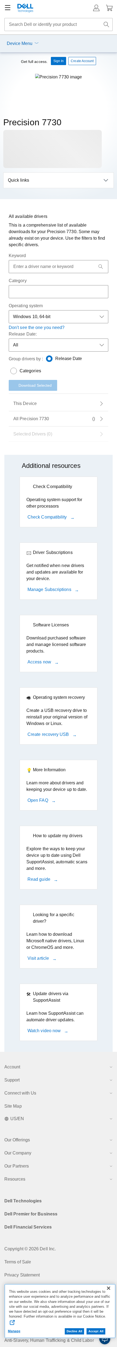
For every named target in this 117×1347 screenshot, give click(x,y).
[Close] (109, 1288)
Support (12, 1080)
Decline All (74, 1331)
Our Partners (16, 1166)
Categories (30, 370)
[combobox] (58, 24)
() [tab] (54, 418)
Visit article (38, 958)
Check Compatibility (47, 517)
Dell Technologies (23, 1201)
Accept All (95, 1331)
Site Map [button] (13, 1106)
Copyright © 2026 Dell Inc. (30, 1249)
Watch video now (44, 1030)
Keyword (17, 255)
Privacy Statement (22, 1275)
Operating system (26, 305)
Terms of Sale (17, 1262)
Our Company (17, 1153)
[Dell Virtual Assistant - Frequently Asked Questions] (104, 1338)
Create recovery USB (48, 734)
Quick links (18, 180)
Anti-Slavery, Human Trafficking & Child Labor (49, 1340)
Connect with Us (20, 1093)
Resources (14, 1179)
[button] (96, 8)
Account (12, 1067)
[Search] (100, 266)
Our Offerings (17, 1140)
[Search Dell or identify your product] (106, 24)
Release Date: (23, 334)
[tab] (58, 403)
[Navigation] (7, 8)
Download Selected (35, 385)
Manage (14, 1331)
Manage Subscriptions (49, 589)
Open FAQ (38, 800)
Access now (39, 662)
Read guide (39, 879)
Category (18, 280)
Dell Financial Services (28, 1227)
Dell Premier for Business (30, 1214)
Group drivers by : (26, 358)
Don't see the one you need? (36, 327)
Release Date (68, 358)
